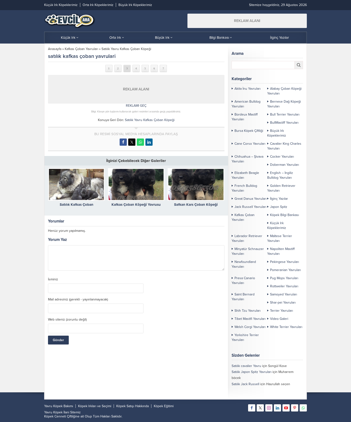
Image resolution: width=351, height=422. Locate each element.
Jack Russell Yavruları (250, 207)
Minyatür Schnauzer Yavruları (248, 251)
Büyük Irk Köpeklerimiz (276, 133)
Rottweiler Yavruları (284, 286)
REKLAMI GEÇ (136, 106)
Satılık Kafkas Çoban (76, 204)
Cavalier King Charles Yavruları (284, 146)
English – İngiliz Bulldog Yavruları (280, 175)
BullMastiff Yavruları (284, 123)
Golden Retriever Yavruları (281, 188)
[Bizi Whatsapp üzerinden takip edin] (303, 407)
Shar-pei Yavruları (283, 302)
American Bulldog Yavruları (246, 104)
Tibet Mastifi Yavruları (250, 319)
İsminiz (53, 279)
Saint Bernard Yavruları (243, 296)
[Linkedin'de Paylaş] (149, 142)
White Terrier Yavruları (286, 327)
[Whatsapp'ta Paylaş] (140, 142)
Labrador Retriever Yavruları (247, 238)
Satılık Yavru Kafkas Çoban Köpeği (126, 49)
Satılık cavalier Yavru (246, 366)
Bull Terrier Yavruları (284, 114)
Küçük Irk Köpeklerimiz (276, 225)
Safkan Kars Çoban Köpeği (196, 204)
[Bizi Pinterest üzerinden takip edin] (294, 407)
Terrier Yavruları (281, 311)
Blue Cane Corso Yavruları (251, 396)
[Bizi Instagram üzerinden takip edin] (268, 407)
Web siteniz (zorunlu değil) (67, 319)
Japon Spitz (278, 207)
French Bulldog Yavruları (244, 188)
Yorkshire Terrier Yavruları (245, 337)
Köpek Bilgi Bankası (284, 215)
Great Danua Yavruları (250, 199)
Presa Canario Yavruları (243, 280)
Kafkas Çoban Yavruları (81, 49)
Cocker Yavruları (282, 157)
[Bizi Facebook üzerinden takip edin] (251, 407)
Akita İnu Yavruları (247, 89)
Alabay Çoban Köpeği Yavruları (284, 91)
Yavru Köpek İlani (56, 412)
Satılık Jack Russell (245, 384)
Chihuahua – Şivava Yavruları (247, 159)
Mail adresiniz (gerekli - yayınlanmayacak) (78, 299)
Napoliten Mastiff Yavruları (281, 251)
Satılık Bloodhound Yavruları (252, 390)
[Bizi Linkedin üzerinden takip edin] (277, 407)
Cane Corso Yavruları (249, 144)
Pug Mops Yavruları (284, 278)
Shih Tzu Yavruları (247, 311)
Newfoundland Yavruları (244, 264)
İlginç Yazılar (279, 199)
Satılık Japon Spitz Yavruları (251, 372)
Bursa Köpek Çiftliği (248, 131)
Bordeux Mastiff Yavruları (245, 116)
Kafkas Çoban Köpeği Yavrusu (136, 204)
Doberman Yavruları (284, 165)
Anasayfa (54, 49)
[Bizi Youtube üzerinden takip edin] (286, 407)
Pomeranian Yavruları (285, 270)
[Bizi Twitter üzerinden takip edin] (260, 407)
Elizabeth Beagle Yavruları (245, 175)
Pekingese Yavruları (284, 262)
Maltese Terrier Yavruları (279, 238)
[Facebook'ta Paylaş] (123, 142)
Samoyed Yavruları (283, 294)
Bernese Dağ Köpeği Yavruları (284, 104)
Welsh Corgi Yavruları (250, 327)
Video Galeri (279, 319)
